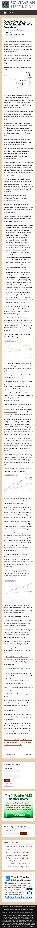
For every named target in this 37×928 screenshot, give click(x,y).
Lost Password (8, 786)
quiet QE (14, 156)
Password (7, 774)
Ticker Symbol (8, 830)
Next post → (29, 754)
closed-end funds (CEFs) (21, 381)
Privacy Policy (11, 923)
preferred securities (10, 412)
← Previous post (9, 754)
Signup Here (8, 783)
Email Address (8, 768)
